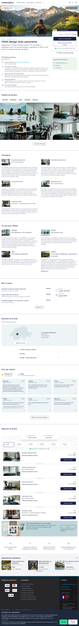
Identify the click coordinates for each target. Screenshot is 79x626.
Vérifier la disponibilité (64, 38)
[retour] (76, 558)
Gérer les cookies (72, 622)
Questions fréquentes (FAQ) (28, 599)
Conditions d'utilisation (27, 594)
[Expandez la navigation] (44, 2)
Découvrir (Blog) (25, 586)
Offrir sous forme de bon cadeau (65, 43)
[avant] (75, 444)
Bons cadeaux (30, 2)
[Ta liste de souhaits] (73, 2)
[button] (11, 456)
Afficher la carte (20, 343)
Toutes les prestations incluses (30, 455)
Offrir (68, 526)
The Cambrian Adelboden (23, 62)
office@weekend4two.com (61, 63)
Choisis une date (32, 437)
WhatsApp (57, 65)
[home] (8, 3)
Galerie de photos (72, 8)
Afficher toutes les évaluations (39, 417)
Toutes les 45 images (39, 143)
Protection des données (27, 590)
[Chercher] (76, 2)
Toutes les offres (21, 2)
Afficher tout (39, 307)
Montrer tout (44, 271)
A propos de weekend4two (28, 597)
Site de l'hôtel (44, 337)
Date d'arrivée (31, 435)
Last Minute (38, 2)
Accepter (63, 622)
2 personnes (49, 437)
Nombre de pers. (49, 435)
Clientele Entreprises (26, 588)
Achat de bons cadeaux (27, 584)
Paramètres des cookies (27, 592)
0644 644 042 (58, 67)
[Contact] (70, 2)
